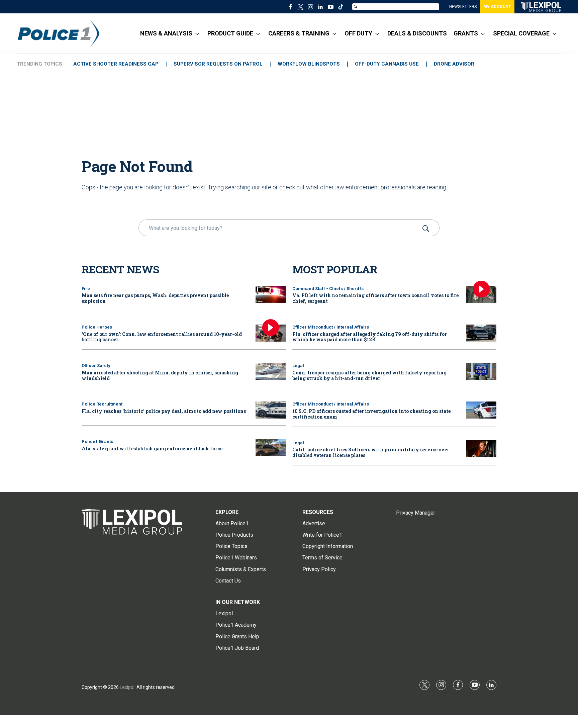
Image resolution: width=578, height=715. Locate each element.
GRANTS (466, 33)
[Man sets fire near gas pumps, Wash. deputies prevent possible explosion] (271, 294)
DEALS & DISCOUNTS (417, 33)
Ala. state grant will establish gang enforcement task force (152, 448)
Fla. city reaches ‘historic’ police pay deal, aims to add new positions (164, 411)
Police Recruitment (102, 404)
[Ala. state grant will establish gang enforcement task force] (271, 447)
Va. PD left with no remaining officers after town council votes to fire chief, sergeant (375, 298)
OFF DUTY (358, 33)
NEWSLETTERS (463, 6)
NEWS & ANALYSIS (166, 33)
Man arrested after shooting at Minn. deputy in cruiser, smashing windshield (160, 375)
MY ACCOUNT (497, 6)
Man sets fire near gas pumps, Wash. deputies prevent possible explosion (155, 298)
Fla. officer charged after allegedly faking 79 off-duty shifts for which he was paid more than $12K (369, 337)
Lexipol (127, 687)
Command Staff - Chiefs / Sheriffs (328, 288)
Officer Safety (96, 365)
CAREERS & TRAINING (298, 33)
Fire (86, 288)
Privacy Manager (415, 513)
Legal (298, 365)
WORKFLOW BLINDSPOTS (309, 64)
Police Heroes (97, 327)
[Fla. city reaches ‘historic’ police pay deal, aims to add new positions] (271, 410)
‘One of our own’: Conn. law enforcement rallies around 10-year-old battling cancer (162, 337)
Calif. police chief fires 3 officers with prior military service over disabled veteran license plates (370, 452)
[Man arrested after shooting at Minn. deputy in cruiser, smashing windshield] (271, 371)
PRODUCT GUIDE (230, 33)
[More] (197, 33)
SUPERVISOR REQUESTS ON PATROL (218, 64)
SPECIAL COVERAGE (521, 33)
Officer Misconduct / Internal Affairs (330, 327)
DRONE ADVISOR (454, 64)
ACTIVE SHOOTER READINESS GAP (116, 64)
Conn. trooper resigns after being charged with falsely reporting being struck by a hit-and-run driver (369, 375)
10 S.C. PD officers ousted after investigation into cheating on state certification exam (371, 414)
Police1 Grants (97, 441)
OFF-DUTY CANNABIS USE (387, 64)
